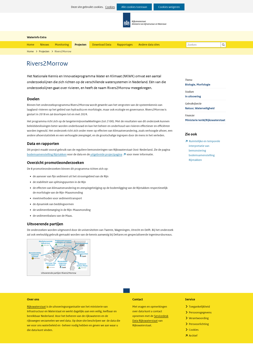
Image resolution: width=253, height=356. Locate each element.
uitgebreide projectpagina (108, 154)
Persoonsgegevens (200, 312)
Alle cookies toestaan (134, 7)
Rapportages (125, 44)
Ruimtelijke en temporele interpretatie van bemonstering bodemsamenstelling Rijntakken (204, 151)
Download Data (101, 44)
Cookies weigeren (169, 7)
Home (30, 44)
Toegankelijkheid (199, 306)
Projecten (80, 44)
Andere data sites (149, 44)
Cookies (110, 7)
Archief (193, 335)
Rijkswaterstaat (36, 306)
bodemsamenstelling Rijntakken (47, 154)
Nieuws (44, 44)
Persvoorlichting (199, 324)
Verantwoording (199, 318)
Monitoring (62, 44)
